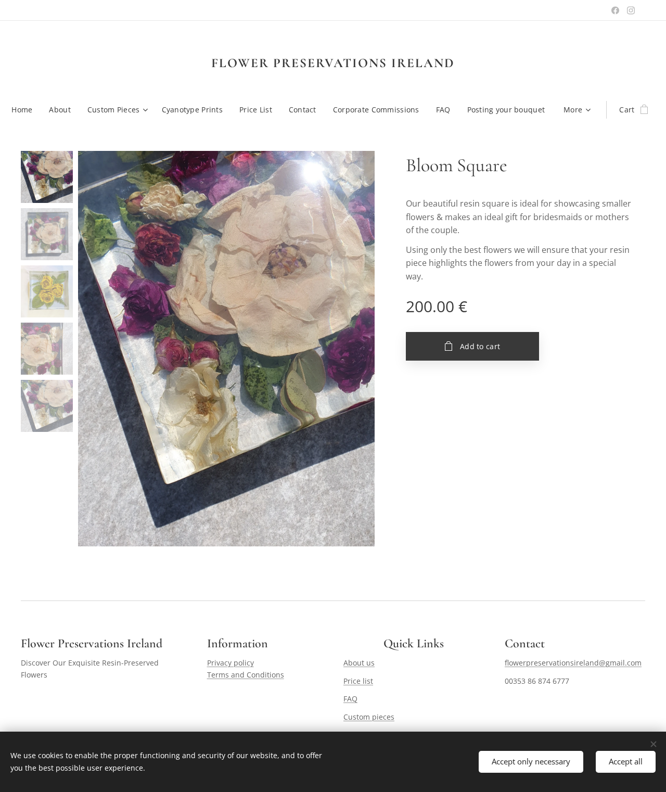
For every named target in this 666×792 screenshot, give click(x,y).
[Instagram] (630, 10)
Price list (358, 681)
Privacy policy (230, 663)
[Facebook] (615, 10)
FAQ (350, 699)
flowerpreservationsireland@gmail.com (573, 663)
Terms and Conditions (245, 675)
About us (359, 663)
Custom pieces (368, 717)
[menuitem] (26, 110)
